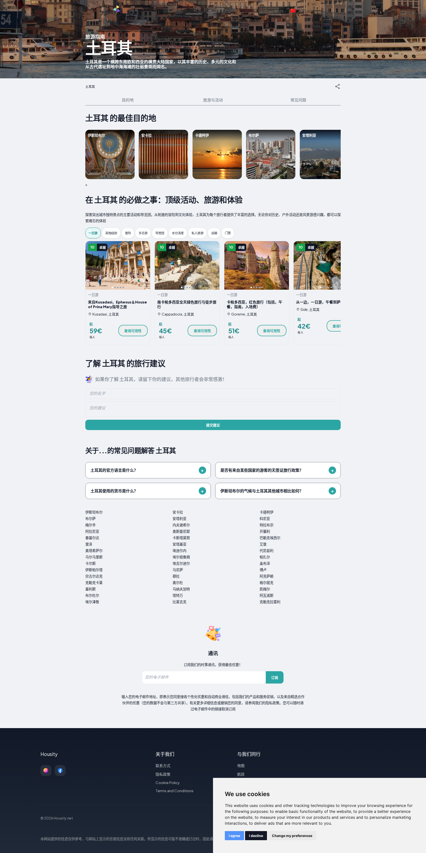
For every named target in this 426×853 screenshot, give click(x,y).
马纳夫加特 (181, 589)
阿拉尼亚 (92, 531)
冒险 (128, 233)
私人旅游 (197, 233)
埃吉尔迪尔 (181, 563)
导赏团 (159, 233)
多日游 (143, 233)
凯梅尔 (265, 589)
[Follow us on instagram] (45, 770)
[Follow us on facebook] (60, 770)
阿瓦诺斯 (266, 595)
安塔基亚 (179, 544)
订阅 (274, 677)
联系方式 (163, 765)
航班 (241, 774)
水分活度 (178, 233)
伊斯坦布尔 (94, 512)
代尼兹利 (266, 550)
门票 (228, 233)
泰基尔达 (92, 537)
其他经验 (111, 233)
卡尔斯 (90, 563)
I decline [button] (256, 836)
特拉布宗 (266, 525)
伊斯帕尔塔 (94, 570)
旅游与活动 (213, 99)
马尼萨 (178, 570)
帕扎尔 (265, 557)
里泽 (88, 544)
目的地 (128, 99)
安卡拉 (178, 512)
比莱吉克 (179, 602)
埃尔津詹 (92, 602)
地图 (241, 765)
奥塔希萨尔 (94, 550)
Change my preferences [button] (292, 836)
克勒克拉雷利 (270, 602)
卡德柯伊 (266, 512)
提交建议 (213, 425)
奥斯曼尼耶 (181, 531)
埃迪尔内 (179, 550)
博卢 (263, 570)
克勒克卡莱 (94, 582)
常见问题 (298, 99)
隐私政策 (163, 774)
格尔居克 (266, 582)
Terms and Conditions (175, 790)
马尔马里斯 (94, 557)
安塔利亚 (179, 518)
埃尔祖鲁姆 (181, 557)
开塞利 (265, 531)
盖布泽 (265, 563)
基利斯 (90, 589)
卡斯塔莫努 (181, 537)
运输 (214, 233)
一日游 (93, 233)
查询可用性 (133, 330)
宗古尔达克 (94, 576)
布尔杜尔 (92, 595)
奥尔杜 (178, 582)
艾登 (263, 544)
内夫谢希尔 (181, 525)
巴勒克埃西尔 (270, 537)
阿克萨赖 (266, 576)
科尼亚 (265, 518)
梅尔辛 (90, 525)
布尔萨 (90, 518)
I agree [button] (234, 836)
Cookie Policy (168, 782)
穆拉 (176, 576)
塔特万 (178, 595)
